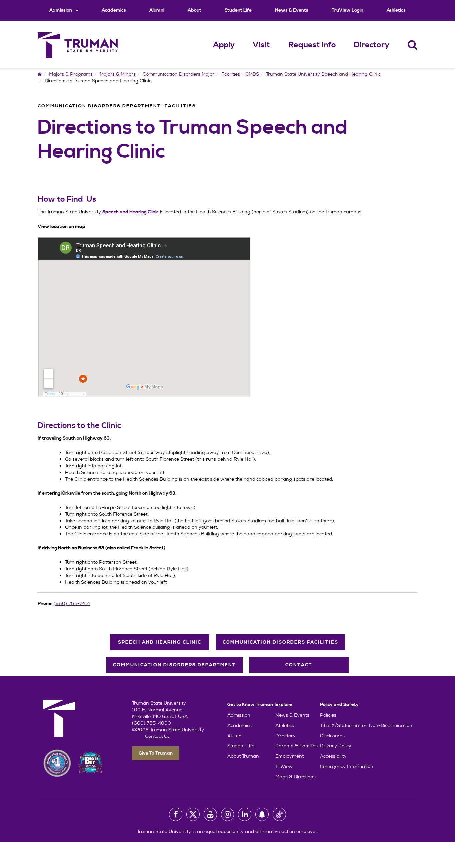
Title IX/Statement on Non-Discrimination (366, 725)
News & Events (291, 10)
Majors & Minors (118, 74)
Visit (261, 45)
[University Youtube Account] (210, 814)
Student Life (238, 10)
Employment (289, 756)
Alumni (156, 10)
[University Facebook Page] (175, 814)
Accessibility (333, 756)
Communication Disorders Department (174, 665)
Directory (371, 45)
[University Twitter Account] (193, 814)
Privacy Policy (335, 746)
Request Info (312, 45)
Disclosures (332, 735)
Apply (224, 45)
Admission (61, 10)
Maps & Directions (295, 777)
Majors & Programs (71, 74)
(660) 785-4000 (151, 723)
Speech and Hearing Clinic (159, 642)
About (194, 10)
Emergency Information (346, 766)
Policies (328, 715)
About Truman (243, 756)
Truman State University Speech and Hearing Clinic (323, 74)
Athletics (396, 10)
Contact (298, 665)
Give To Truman (156, 753)
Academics (114, 10)
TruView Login (347, 10)
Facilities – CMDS (240, 74)
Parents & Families (296, 746)
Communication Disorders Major (178, 74)
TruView (284, 766)
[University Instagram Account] (227, 814)
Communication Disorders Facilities (280, 642)
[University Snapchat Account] (262, 814)
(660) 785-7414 (72, 603)
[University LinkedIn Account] (244, 814)
